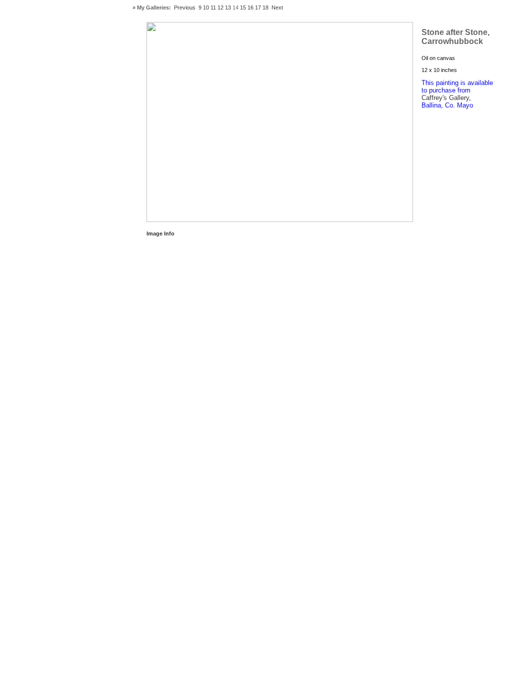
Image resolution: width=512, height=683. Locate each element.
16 (251, 7)
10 (206, 7)
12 (221, 7)
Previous (185, 7)
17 (258, 7)
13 (228, 7)
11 (213, 7)
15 (243, 7)
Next (277, 7)
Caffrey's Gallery (445, 98)
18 (265, 7)
